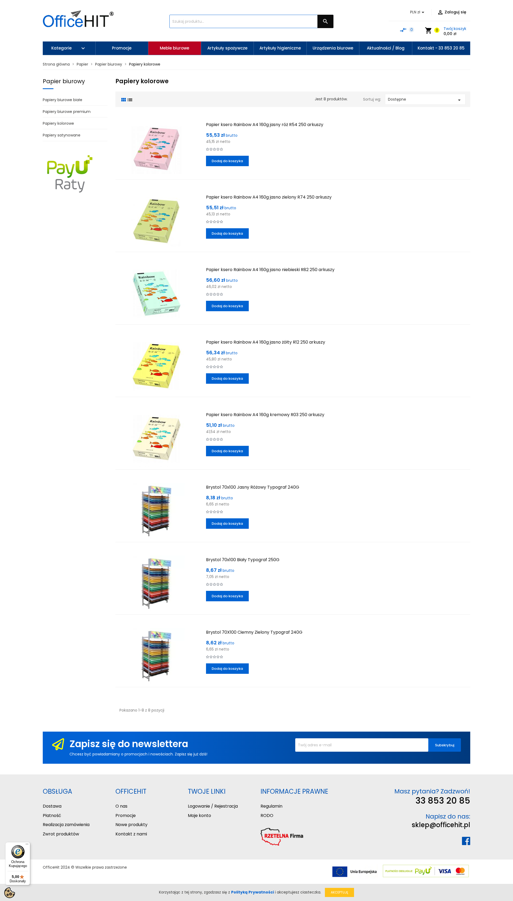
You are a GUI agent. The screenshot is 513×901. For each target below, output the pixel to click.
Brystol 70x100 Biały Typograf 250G (242, 560)
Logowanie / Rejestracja (213, 806)
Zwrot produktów (61, 834)
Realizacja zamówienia (66, 825)
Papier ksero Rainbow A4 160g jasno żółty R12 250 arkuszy (265, 342)
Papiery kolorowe (58, 123)
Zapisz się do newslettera (128, 743)
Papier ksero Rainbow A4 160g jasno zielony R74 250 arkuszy (269, 197)
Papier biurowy (64, 81)
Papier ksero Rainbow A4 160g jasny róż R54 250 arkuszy (264, 124)
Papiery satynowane (61, 135)
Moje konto (199, 815)
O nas (121, 806)
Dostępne (425, 100)
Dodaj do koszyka (227, 161)
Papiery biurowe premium (67, 111)
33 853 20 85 (442, 800)
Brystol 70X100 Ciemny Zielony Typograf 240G (254, 632)
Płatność (52, 815)
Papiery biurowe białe (62, 99)
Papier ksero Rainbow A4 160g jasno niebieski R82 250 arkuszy (270, 270)
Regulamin (271, 806)
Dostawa (52, 806)
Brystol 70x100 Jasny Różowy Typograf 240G (252, 487)
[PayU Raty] (69, 173)
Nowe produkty (131, 825)
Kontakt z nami (131, 834)
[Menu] (27, 845)
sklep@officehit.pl (441, 824)
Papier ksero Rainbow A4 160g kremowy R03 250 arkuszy (265, 415)
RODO (267, 815)
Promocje (125, 815)
